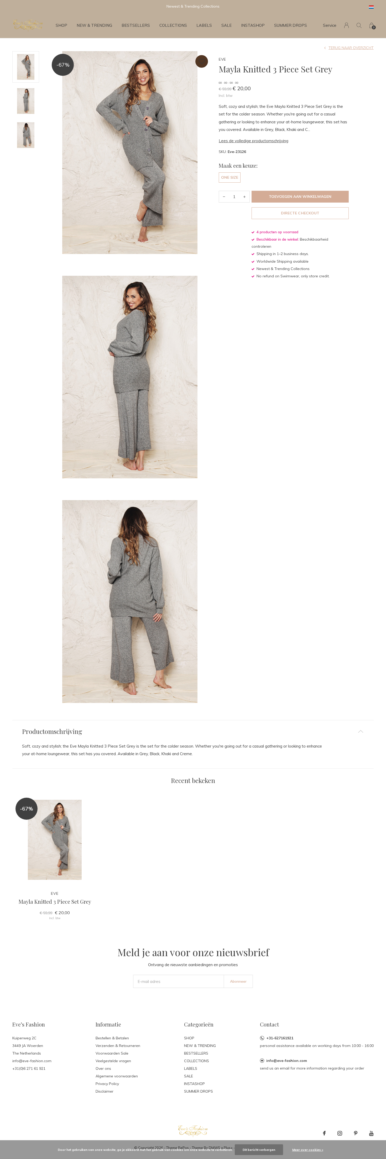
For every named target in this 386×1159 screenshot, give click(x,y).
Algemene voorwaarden (117, 1076)
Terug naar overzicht (351, 47)
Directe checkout (300, 213)
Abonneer (238, 981)
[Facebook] (324, 1133)
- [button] (224, 197)
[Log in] (346, 25)
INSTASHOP (253, 25)
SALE (226, 25)
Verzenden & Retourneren (118, 1045)
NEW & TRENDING (94, 25)
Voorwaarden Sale (112, 1053)
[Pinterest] (355, 1133)
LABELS (204, 25)
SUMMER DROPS (290, 25)
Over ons (103, 1068)
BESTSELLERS (136, 25)
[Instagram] (339, 1133)
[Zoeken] (359, 25)
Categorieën (198, 1024)
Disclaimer (104, 1091)
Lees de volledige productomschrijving (253, 140)
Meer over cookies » (307, 1150)
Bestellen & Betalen (112, 1038)
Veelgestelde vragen (113, 1061)
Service (329, 25)
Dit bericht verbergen (259, 1150)
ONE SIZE (229, 177)
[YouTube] (371, 1133)
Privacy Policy (107, 1083)
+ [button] (244, 197)
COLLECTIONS (173, 25)
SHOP (61, 25)
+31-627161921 (279, 1038)
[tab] (193, 731)
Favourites (201, 61)
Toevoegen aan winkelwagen (300, 196)
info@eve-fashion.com (286, 1060)
